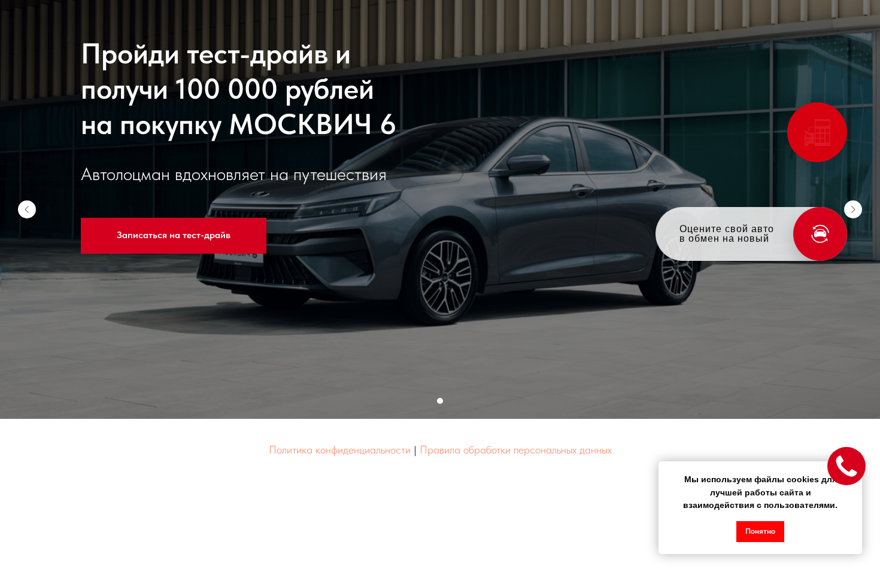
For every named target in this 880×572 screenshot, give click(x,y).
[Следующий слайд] (853, 209)
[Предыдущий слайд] (27, 209)
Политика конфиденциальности (340, 449)
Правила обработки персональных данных (516, 449)
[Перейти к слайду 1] (440, 401)
